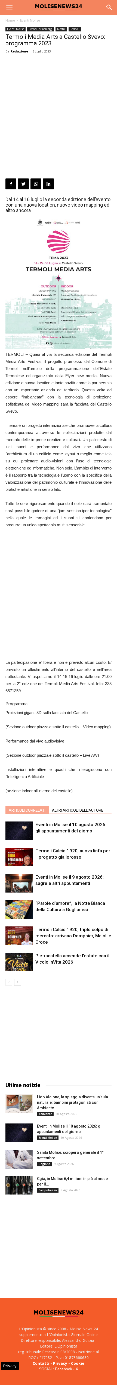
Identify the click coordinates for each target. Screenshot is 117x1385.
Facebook (63, 1369)
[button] (109, 7)
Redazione (19, 51)
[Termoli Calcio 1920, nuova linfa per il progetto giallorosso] (19, 857)
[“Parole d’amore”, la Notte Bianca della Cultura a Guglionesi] (19, 909)
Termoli (74, 29)
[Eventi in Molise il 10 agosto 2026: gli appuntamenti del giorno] (19, 830)
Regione (44, 1164)
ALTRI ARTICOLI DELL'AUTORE (77, 810)
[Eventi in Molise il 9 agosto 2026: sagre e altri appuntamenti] (19, 883)
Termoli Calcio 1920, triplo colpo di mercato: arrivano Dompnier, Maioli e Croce (73, 936)
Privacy (60, 1363)
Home (10, 20)
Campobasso (48, 1190)
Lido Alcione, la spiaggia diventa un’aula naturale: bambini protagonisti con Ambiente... (72, 1102)
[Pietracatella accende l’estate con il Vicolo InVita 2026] (19, 962)
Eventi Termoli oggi (41, 29)
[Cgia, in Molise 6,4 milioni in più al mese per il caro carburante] (19, 1185)
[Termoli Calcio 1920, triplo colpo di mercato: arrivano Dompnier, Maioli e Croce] (19, 935)
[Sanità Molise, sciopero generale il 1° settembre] (19, 1159)
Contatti (41, 1363)
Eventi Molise (30, 20)
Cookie (77, 1363)
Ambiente (45, 1114)
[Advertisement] (58, 117)
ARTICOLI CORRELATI (27, 810)
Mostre (61, 29)
